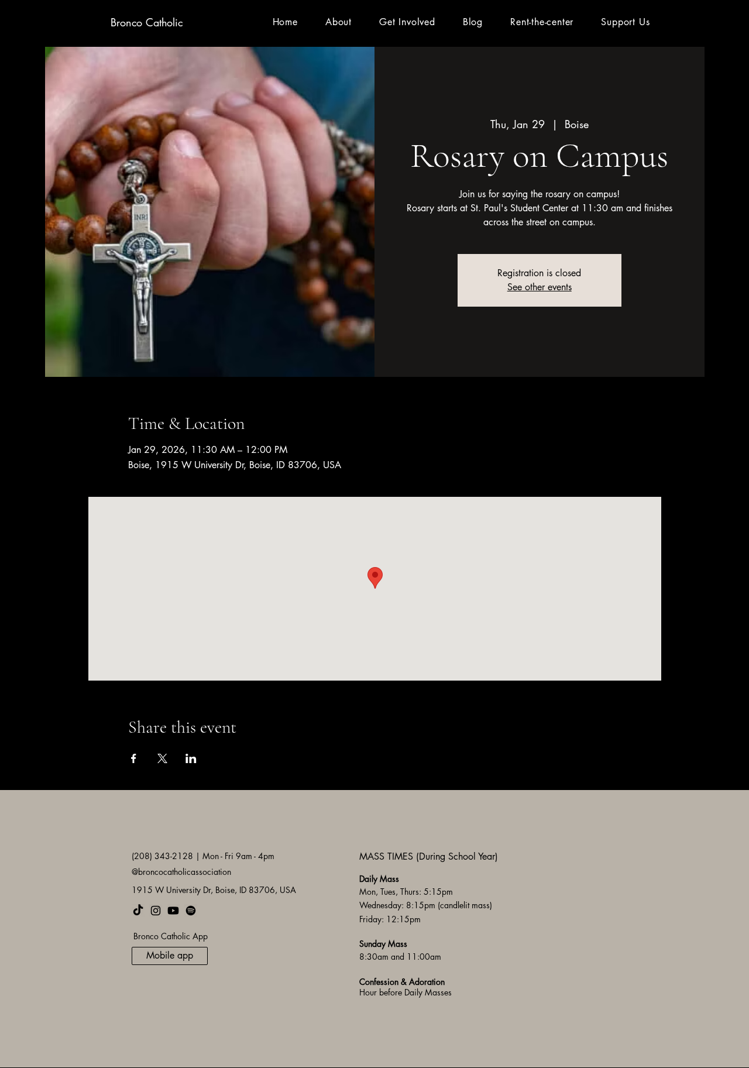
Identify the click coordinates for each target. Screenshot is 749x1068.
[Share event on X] (162, 758)
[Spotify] (190, 910)
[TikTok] (138, 910)
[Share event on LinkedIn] (191, 758)
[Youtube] (173, 910)
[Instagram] (155, 910)
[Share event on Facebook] (133, 758)
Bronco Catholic (147, 22)
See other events (539, 287)
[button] (338, 22)
